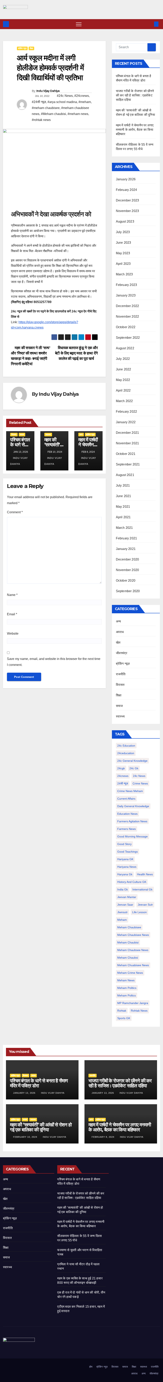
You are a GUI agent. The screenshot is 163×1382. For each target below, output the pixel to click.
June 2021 (123, 496)
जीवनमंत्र (121, 653)
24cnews (122, 775)
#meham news (78, 114)
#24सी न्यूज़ (39, 102)
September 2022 (128, 337)
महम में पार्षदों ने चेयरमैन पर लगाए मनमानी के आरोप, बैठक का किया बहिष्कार (135, 130)
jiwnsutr (122, 912)
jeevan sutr (145, 904)
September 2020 (128, 591)
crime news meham (130, 791)
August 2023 (125, 221)
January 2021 (126, 549)
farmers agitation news (132, 821)
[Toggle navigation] (78, 24)
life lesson (139, 912)
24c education (126, 745)
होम (90, 1366)
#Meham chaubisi (53, 114)
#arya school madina (62, 102)
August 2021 (125, 475)
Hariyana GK (125, 859)
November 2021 (127, 443)
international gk (142, 889)
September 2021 (128, 464)
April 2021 (123, 517)
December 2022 (127, 306)
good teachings (127, 851)
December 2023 (127, 200)
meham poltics (126, 995)
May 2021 (123, 506)
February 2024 (126, 189)
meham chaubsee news (132, 950)
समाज (22, 434)
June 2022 (123, 369)
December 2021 (127, 432)
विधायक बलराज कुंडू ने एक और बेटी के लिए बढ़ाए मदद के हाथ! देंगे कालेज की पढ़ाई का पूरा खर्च (76, 353)
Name (12, 595)
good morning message (132, 836)
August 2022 (125, 348)
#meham (85, 102)
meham (122, 919)
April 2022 (123, 390)
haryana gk (124, 874)
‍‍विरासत (13, 434)
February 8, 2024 (103, 1137)
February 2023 (126, 285)
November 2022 (127, 316)
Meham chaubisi (128, 942)
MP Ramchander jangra (132, 1003)
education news (127, 813)
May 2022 (123, 380)
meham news (126, 980)
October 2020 (125, 580)
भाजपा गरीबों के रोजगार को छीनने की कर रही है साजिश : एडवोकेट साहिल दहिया (135, 95)
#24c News (65, 95)
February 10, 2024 (25, 1137)
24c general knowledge (132, 760)
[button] (149, 24)
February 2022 (126, 411)
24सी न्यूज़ (122, 783)
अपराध (120, 632)
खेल (118, 642)
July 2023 (123, 232)
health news (145, 874)
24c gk (133, 768)
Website (12, 633)
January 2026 (126, 179)
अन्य (81, 434)
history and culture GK (131, 881)
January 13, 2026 (24, 1093)
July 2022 (123, 358)
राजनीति (121, 674)
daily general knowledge (133, 806)
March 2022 (124, 401)
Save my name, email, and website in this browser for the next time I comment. (53, 661)
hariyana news (126, 866)
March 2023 (124, 274)
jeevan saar (125, 904)
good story (124, 844)
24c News (139, 775)
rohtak (121, 1010)
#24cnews (81, 95)
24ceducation (125, 753)
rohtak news (139, 1010)
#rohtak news (41, 120)
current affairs (126, 798)
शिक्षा (31, 48)
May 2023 (123, 253)
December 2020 (127, 559)
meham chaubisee (129, 927)
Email (12, 614)
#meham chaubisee (46, 108)
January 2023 (126, 295)
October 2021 (125, 453)
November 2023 (127, 211)
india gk (122, 889)
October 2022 (125, 327)
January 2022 (126, 422)
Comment (15, 512)
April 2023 (123, 263)
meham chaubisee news (133, 934)
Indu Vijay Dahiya (48, 91)
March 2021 (124, 527)
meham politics (126, 987)
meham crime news (130, 972)
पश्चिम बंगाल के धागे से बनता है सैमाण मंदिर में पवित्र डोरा (39, 1083)
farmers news (126, 828)
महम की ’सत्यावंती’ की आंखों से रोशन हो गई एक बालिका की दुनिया (41, 1127)
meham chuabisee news (133, 965)
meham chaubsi (127, 957)
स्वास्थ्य (48, 434)
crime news (140, 783)
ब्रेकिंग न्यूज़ (22, 48)
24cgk (121, 768)
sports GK (123, 1018)
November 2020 (127, 570)
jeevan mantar (126, 897)
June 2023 (123, 242)
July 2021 (123, 485)
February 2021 (126, 538)
